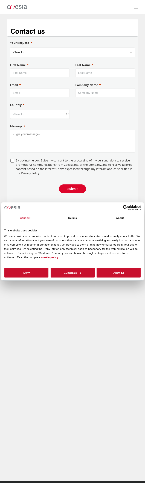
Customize (70, 272)
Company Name (86, 85)
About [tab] (120, 217)
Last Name (83, 65)
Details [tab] (72, 217)
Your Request (20, 43)
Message (16, 126)
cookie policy (50, 257)
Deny (26, 272)
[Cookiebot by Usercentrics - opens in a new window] (125, 207)
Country (16, 105)
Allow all (118, 272)
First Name (18, 65)
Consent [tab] (25, 217)
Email (14, 85)
